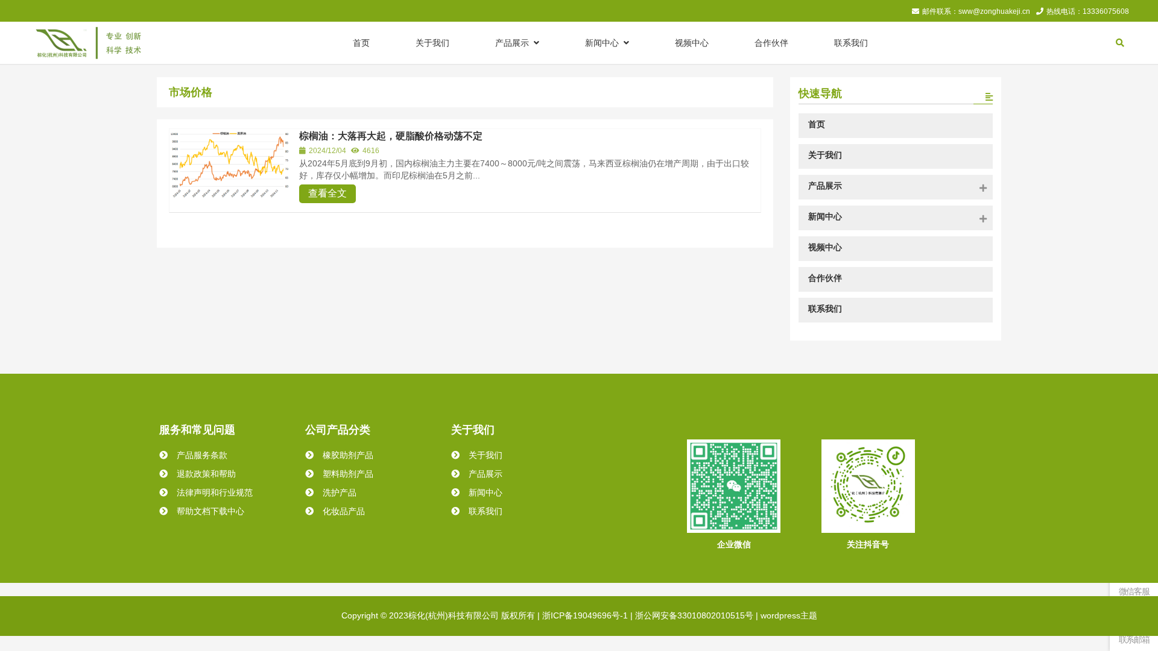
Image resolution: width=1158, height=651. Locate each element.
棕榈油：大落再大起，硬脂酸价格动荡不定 (390, 136)
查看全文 (327, 193)
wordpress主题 (789, 615)
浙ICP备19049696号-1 (585, 615)
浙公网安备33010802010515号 (694, 615)
